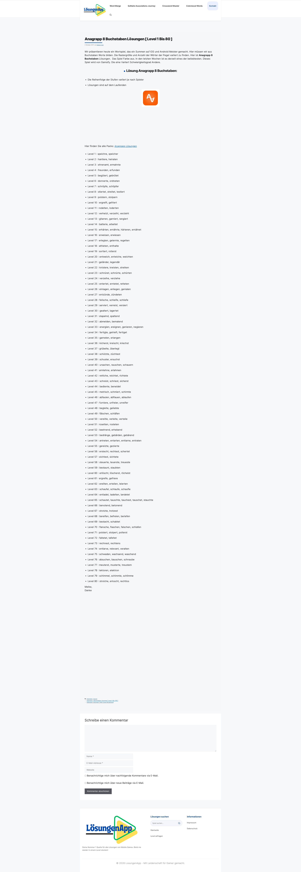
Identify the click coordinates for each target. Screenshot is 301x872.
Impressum (191, 823)
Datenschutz (192, 828)
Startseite (154, 830)
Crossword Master (170, 6)
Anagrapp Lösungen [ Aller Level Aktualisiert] (100, 702)
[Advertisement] (150, 126)
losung (95, 699)
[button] (110, 14)
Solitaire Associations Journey (141, 6)
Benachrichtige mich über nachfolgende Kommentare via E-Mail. (122, 775)
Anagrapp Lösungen (126, 146)
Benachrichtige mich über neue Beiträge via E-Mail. (115, 783)
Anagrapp (90, 699)
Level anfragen (156, 836)
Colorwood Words (194, 6)
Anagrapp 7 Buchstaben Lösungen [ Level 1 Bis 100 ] (102, 700)
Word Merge (115, 6)
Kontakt (212, 6)
